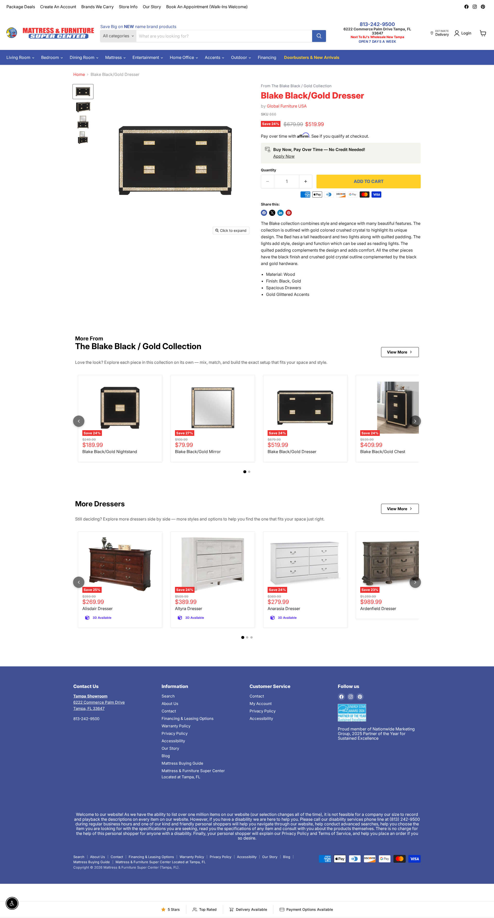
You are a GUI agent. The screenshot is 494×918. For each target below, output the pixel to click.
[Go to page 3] (251, 637)
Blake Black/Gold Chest (382, 451)
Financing (267, 57)
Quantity (268, 170)
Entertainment (146, 57)
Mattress (114, 57)
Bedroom (50, 57)
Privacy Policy (175, 733)
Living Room (18, 57)
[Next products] (415, 421)
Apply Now (284, 156)
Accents (213, 57)
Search (168, 696)
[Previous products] (78, 421)
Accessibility (173, 740)
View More (397, 352)
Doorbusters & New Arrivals (311, 57)
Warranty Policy (176, 725)
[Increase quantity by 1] (305, 182)
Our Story (152, 6)
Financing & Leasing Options (188, 718)
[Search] (319, 36)
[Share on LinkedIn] (280, 213)
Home (79, 74)
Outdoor (239, 57)
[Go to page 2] (249, 472)
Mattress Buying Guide (182, 763)
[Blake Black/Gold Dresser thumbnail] (83, 91)
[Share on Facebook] (264, 213)
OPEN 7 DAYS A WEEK (377, 41)
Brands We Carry (97, 6)
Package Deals (20, 6)
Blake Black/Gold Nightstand (109, 451)
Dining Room (82, 57)
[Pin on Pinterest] (289, 213)
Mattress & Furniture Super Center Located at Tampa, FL (161, 862)
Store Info (128, 6)
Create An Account (58, 6)
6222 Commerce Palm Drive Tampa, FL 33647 (377, 31)
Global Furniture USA (287, 106)
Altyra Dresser (188, 608)
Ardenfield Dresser (378, 608)
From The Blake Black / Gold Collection (296, 86)
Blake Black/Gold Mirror (198, 451)
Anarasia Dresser (284, 608)
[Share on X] (272, 213)
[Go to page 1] (244, 471)
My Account (261, 703)
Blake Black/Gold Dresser (292, 451)
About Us (170, 703)
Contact (169, 711)
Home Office (182, 57)
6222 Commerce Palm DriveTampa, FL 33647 (99, 702)
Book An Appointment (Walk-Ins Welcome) (207, 6)
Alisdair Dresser (97, 608)
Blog (166, 755)
